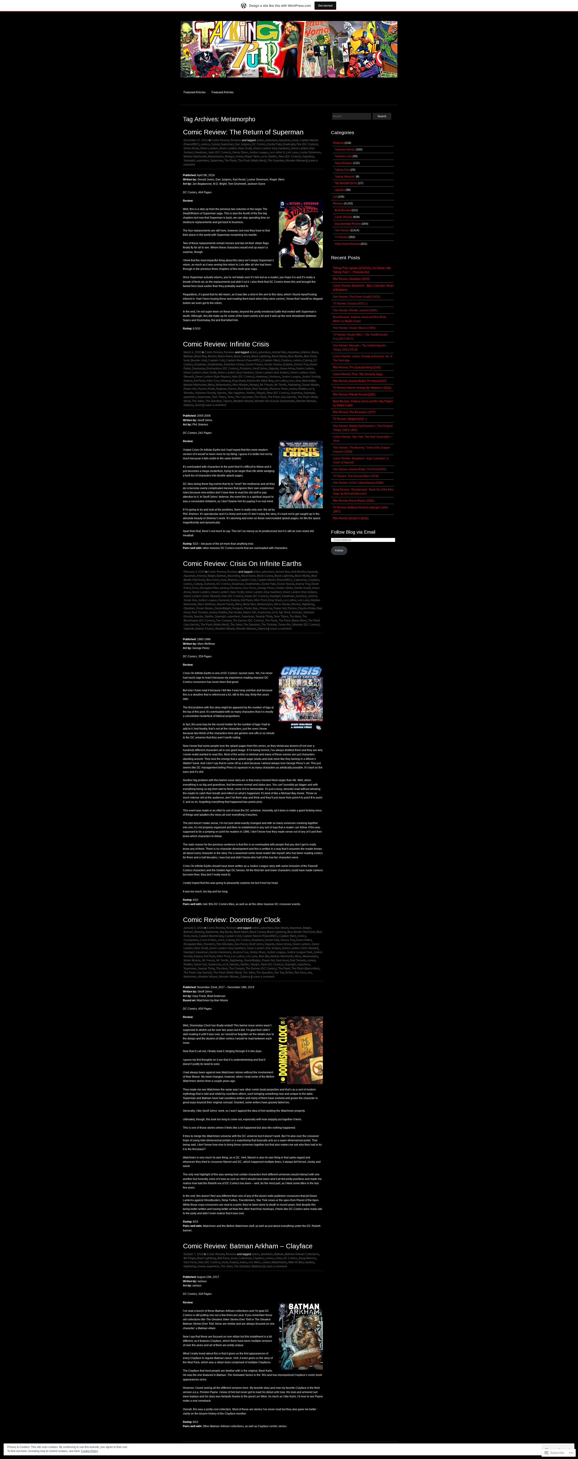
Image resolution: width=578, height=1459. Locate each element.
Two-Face (300, 972)
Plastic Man (251, 608)
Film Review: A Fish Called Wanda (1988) (358, 482)
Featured (338, 143)
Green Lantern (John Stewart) (202, 596)
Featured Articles (195, 92)
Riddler (302, 388)
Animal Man (279, 352)
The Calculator (244, 397)
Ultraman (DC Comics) (305, 624)
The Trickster (269, 624)
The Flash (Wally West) (252, 160)
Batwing (199, 932)
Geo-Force (249, 588)
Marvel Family (225, 604)
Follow (339, 550)
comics (205, 144)
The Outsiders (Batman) (248, 1266)
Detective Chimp (234, 364)
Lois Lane (292, 152)
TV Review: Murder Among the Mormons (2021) (362, 387)
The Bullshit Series (346, 183)
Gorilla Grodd (302, 588)
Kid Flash (199, 380)
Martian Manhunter (195, 156)
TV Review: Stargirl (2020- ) (350, 418)
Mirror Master (282, 604)
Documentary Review (348, 223)
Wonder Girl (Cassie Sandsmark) (274, 401)
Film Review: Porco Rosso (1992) (353, 500)
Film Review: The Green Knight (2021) (356, 296)
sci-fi (264, 156)
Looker (266, 1262)
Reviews (236, 140)
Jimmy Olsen (240, 152)
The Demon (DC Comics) (248, 620)
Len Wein (254, 1262)
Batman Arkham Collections (302, 1254)
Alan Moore (281, 927)
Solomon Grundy (205, 393)
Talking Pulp (342, 169)
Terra (230, 397)
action (260, 140)
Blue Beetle (295, 356)
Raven (232, 388)
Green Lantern (209, 148)
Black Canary (242, 356)
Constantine (191, 940)
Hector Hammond (220, 952)
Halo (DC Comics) (243, 376)
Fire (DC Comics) (307, 144)
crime (221, 940)
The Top (279, 972)
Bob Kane (223, 1258)
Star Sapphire (236, 393)
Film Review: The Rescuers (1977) (354, 412)
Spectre (221, 393)
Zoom (198, 405)
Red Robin (244, 388)
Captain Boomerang (211, 936)
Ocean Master (310, 384)
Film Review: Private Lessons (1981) (355, 310)
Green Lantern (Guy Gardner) (271, 148)
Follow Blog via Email (353, 532)
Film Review (342, 230)
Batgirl (211, 575)
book (295, 140)
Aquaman (285, 140)
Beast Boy (200, 356)
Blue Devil (310, 356)
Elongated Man (209, 588)
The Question (213, 401)
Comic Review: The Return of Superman (243, 132)
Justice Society (311, 376)
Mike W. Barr (295, 1262)
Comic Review (220, 140)
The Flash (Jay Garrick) (282, 397)
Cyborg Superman (222, 144)
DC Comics (259, 144)
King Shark (239, 380)
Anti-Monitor (298, 571)
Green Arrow (191, 148)
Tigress (227, 401)
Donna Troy (301, 364)
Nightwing (294, 384)
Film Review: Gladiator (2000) (351, 278)
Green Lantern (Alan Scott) (235, 148)
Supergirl (189, 160)
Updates (340, 189)
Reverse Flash (279, 388)
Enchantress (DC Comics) (222, 368)
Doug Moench (307, 1258)
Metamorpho (216, 156)
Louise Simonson (310, 152)
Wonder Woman (296, 160)
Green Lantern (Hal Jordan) (272, 372)
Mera (211, 384)
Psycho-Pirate (206, 388)
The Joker (198, 401)
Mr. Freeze (266, 384)
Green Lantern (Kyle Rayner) (213, 376)
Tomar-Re (284, 624)
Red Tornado (260, 388)
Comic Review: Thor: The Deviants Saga (357, 374)
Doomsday (198, 368)
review (239, 156)
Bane (315, 352)
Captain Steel (271, 360)
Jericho (312, 596)
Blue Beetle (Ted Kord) (301, 932)
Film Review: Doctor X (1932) (351, 518)
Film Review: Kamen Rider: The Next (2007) (360, 381)
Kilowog (226, 380)
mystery (309, 1262)
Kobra (243, 1262)
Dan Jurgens (243, 144)
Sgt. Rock (284, 612)
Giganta (273, 368)
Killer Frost (260, 600)
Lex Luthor (280, 380)
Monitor (296, 604)
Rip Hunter (235, 612)
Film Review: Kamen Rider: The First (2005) (359, 469)
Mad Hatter (308, 380)
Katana (188, 380)
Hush (225, 1262)
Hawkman (200, 152)
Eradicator (289, 144)
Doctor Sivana (273, 364)
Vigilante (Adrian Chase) (199, 628)
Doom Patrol (304, 940)
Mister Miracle (192, 960)
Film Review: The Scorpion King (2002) (357, 367)
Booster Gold (199, 360)
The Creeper (223, 620)
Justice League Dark (299, 952)
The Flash (230, 160)
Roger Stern (252, 156)
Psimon (292, 608)
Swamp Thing (264, 616)
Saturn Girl (249, 612)
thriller (289, 972)
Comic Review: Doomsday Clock (231, 919)
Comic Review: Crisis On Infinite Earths (242, 563)
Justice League (258, 152)
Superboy (308, 156)
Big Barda (226, 932)
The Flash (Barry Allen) (293, 620)
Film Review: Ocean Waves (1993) (354, 327)
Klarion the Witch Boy (260, 380)
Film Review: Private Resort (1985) (354, 394)
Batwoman (212, 932)
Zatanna (189, 405)
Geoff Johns (260, 368)
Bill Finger (190, 1258)
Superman (216, 160)
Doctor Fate (274, 144)
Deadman (200, 364)
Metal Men (249, 604)
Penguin (237, 608)
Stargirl (260, 393)
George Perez (266, 588)
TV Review (341, 237)
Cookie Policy (89, 1451)
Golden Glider (284, 588)
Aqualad (312, 571)
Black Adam (225, 356)
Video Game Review (347, 243)
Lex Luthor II (276, 152)
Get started (325, 5)
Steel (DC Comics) (289, 156)
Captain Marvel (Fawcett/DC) (243, 360)
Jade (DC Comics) (219, 152)
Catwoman (300, 579)
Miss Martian (240, 384)
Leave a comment (215, 405)
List (335, 196)
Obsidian (189, 608)
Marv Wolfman (207, 604)
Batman (188, 356)
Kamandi (223, 600)
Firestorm (245, 368)
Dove (195, 588)
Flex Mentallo (225, 944)
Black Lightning (261, 356)
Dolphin (288, 364)
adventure (271, 140)
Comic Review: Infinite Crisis (226, 344)
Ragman (221, 388)
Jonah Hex (190, 600)
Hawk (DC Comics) (256, 596)
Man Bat (264, 956)
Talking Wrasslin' (345, 176)
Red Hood (282, 960)
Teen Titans (219, 397)
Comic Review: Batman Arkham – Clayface (247, 1246)
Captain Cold (216, 360)
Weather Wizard (243, 401)
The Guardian (276, 160)
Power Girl (190, 388)
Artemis (305, 352)
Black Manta (279, 356)
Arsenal (201, 575)
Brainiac (233, 579)
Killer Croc (213, 380)
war (310, 972)
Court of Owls (208, 940)
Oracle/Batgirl (222, 608)
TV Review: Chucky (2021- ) (350, 303)
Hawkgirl (275, 596)
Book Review (343, 210)
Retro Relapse (343, 163)
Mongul (229, 156)
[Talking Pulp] (289, 80)
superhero (202, 160)
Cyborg (307, 360)
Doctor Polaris (254, 364)
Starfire (272, 156)
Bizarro (212, 356)
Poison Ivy (266, 608)
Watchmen (190, 976)
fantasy (224, 588)
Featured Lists (343, 156)
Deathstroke (215, 364)
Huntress (274, 376)
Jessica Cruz (240, 952)
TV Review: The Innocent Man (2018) (355, 476)
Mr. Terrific (280, 384)
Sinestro (189, 393)
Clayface (286, 360)
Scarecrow (263, 612)
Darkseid (209, 584)
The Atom (295, 616)
